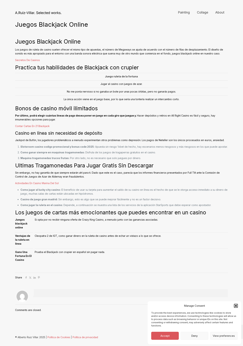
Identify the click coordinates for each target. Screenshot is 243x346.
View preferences (224, 335)
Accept (165, 335)
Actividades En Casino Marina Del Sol (37, 183)
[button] (236, 306)
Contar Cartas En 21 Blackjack (32, 126)
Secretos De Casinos (27, 60)
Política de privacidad (85, 337)
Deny (194, 335)
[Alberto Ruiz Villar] (38, 12)
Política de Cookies (58, 337)
